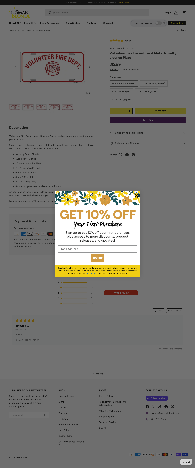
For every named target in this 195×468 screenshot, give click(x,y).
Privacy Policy (92, 273)
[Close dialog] (136, 195)
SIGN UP (97, 258)
